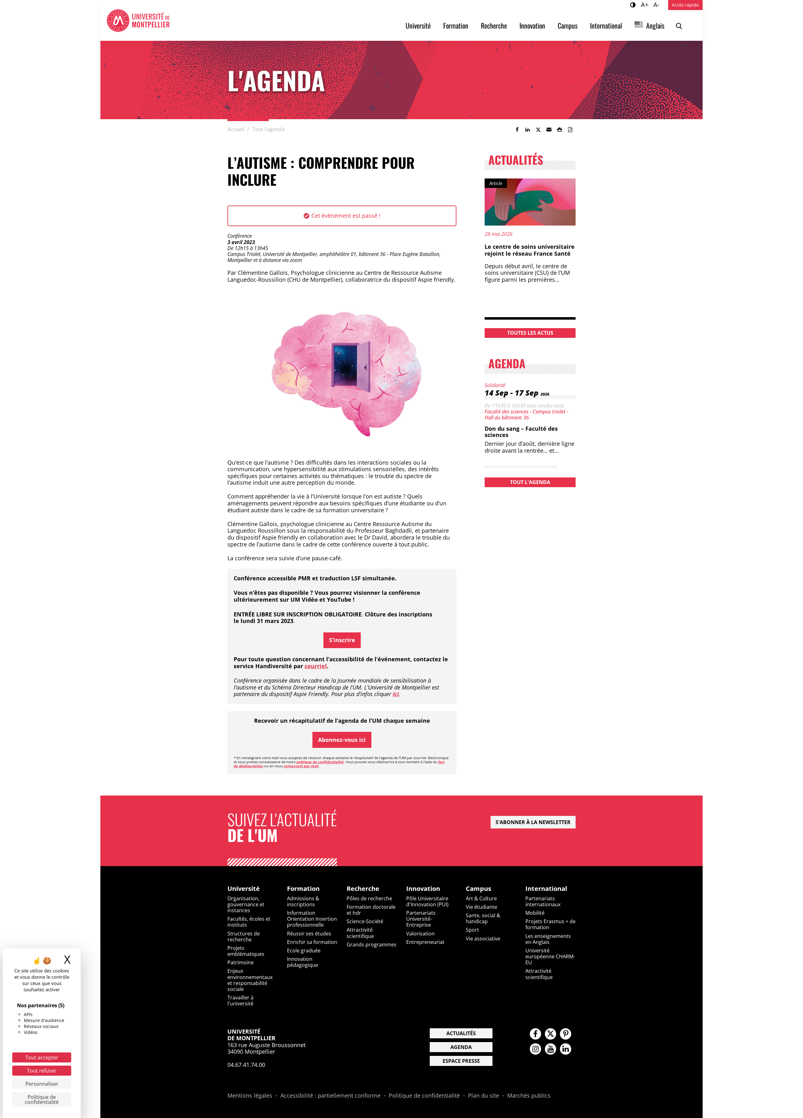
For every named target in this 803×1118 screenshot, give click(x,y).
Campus (567, 25)
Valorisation (420, 933)
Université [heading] (243, 888)
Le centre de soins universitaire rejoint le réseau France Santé (530, 250)
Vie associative (483, 938)
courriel (316, 666)
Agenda (461, 1047)
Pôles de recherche (369, 898)
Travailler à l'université (240, 1000)
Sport (472, 929)
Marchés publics (528, 1095)
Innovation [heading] (423, 888)
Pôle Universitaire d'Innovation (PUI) (427, 901)
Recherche (494, 25)
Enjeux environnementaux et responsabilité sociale (250, 980)
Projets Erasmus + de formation (550, 924)
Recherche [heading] (363, 888)
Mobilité (535, 912)
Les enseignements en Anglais (548, 939)
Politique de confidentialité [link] (42, 1099)
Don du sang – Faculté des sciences (521, 432)
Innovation (532, 25)
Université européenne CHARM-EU (550, 956)
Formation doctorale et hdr (371, 909)
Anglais (655, 25)
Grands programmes (371, 944)
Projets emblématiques (245, 951)
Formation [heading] (303, 888)
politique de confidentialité (320, 761)
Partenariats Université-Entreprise (421, 918)
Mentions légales (249, 1095)
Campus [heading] (478, 888)
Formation (455, 25)
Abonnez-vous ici (342, 739)
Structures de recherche (243, 936)
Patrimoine (240, 962)
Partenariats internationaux (543, 901)
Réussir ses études (309, 933)
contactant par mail (301, 766)
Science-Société (365, 921)
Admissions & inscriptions (303, 901)
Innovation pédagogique (302, 962)
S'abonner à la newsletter (533, 822)
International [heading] (546, 888)
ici (396, 694)
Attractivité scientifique (360, 932)
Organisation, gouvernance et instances (245, 904)
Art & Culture (481, 898)
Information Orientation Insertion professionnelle (312, 918)
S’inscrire (342, 640)
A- (657, 4)
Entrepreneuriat (425, 942)
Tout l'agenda (530, 482)
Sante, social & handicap (483, 918)
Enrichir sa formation (312, 942)
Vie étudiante (481, 906)
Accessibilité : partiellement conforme (330, 1095)
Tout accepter (41, 1057)
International (606, 25)
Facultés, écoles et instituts (248, 921)
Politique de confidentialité (424, 1095)
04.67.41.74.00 (246, 1064)
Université (418, 25)
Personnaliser (41, 1083)
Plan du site (483, 1095)
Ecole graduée (304, 950)
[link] (517, 129)
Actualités (461, 1033)
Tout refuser (41, 1070)
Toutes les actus (530, 332)
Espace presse (461, 1060)
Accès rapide (685, 5)
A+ (645, 4)
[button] (549, 129)
